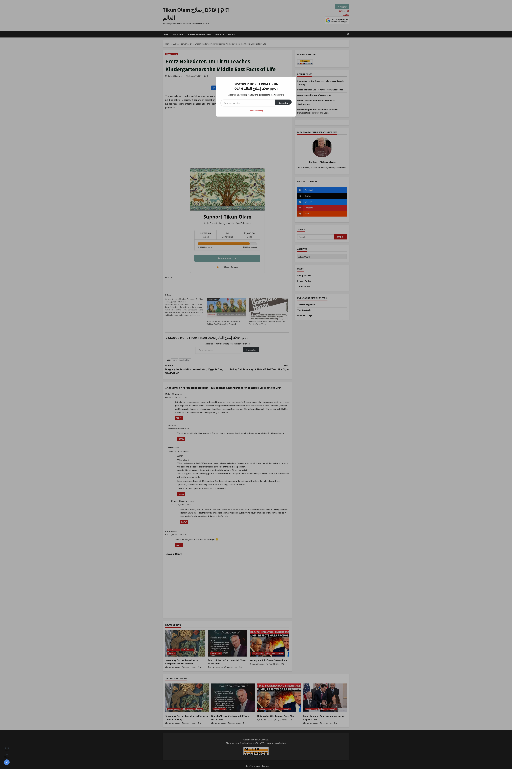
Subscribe (283, 103)
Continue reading (256, 110)
